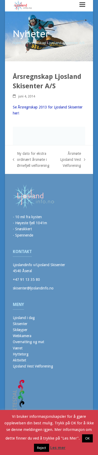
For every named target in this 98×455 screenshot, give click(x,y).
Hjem (17, 43)
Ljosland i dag (24, 318)
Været (17, 348)
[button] (82, 4)
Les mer (58, 447)
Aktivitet (19, 360)
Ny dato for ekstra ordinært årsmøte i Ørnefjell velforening (31, 160)
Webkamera (22, 336)
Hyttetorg (20, 354)
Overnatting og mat (28, 342)
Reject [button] (41, 448)
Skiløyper (20, 330)
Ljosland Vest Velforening (33, 366)
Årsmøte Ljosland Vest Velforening (70, 160)
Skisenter (20, 324)
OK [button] (87, 438)
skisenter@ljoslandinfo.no (33, 288)
